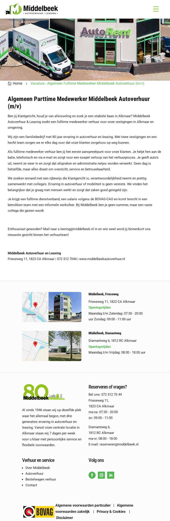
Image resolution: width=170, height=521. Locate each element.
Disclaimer (64, 518)
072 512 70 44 (111, 395)
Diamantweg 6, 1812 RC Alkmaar (113, 341)
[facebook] (92, 475)
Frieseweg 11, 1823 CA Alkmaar (112, 302)
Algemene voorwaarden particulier (83, 505)
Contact (31, 485)
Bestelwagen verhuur (40, 479)
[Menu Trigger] (156, 8)
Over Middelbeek (37, 468)
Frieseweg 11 (98, 400)
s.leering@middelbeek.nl (76, 229)
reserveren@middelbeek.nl (119, 444)
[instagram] (101, 475)
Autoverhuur (34, 474)
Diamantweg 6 (99, 427)
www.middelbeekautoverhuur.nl (102, 259)
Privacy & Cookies (111, 511)
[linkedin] (110, 475)
